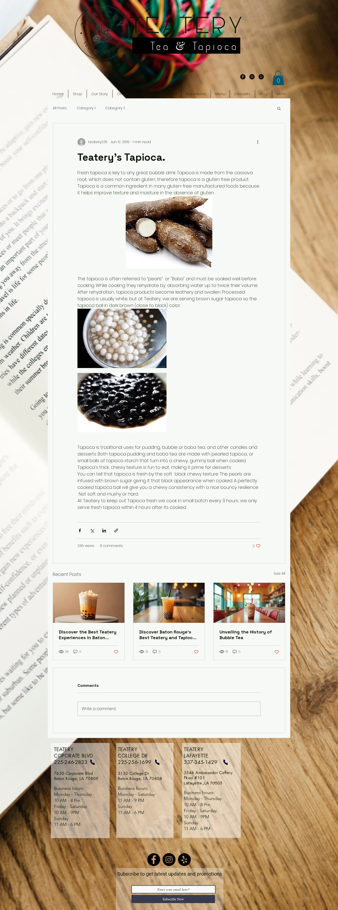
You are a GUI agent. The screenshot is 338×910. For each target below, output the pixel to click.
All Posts (60, 108)
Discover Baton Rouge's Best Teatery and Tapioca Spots (167, 634)
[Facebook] (153, 859)
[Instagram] (169, 859)
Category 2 (115, 108)
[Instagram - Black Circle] (252, 76)
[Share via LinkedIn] (104, 530)
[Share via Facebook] (79, 530)
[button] (278, 78)
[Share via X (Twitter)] (92, 530)
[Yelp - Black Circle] (261, 76)
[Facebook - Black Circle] (242, 76)
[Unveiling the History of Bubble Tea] (249, 603)
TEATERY (186, 26)
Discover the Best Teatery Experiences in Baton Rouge (87, 634)
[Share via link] (116, 530)
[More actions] (258, 142)
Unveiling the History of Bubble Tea (245, 634)
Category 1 (86, 108)
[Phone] (92, 762)
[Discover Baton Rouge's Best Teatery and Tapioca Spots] (169, 603)
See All (279, 573)
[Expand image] (122, 338)
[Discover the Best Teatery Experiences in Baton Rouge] (88, 603)
